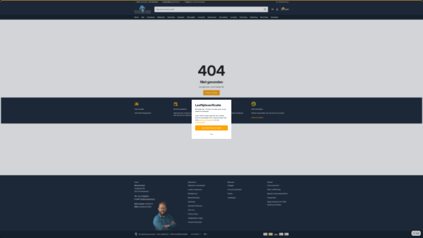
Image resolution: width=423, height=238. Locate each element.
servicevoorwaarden (206, 120)
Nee (211, 134)
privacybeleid (200, 122)
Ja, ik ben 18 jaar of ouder (211, 128)
